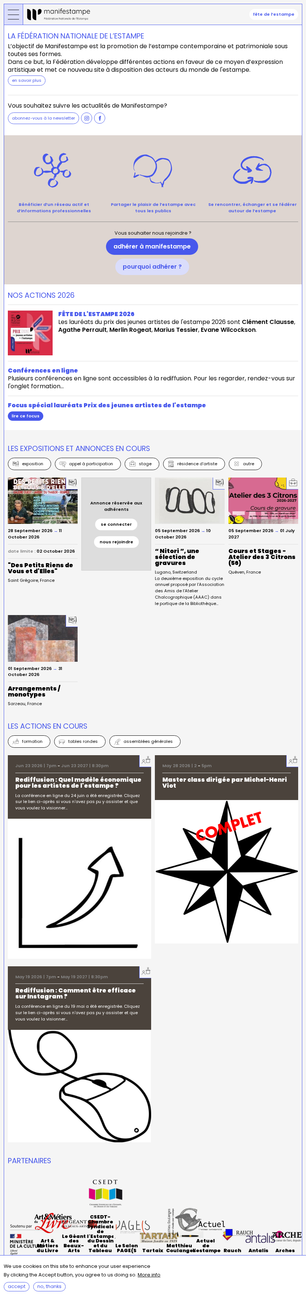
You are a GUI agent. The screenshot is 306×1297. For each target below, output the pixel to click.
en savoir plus (26, 80)
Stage (145, 464)
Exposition (32, 464)
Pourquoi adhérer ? (152, 266)
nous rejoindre (116, 542)
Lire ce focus (26, 416)
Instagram (86, 118)
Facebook (99, 118)
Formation (32, 741)
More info (149, 1275)
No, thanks (49, 1286)
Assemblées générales (148, 741)
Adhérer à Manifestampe (152, 246)
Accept (16, 1286)
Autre (248, 464)
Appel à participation (91, 464)
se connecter (116, 524)
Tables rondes (83, 741)
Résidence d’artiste (197, 464)
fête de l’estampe (273, 14)
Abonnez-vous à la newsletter (43, 118)
